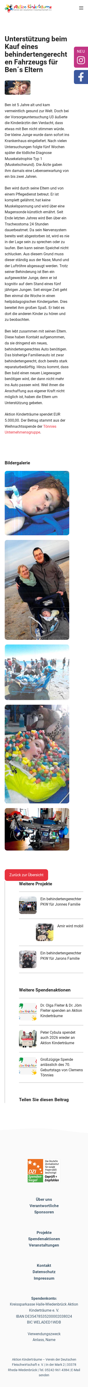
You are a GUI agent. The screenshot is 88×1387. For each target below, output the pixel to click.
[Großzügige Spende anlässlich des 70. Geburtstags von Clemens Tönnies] (28, 1066)
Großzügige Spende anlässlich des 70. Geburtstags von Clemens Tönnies (61, 1067)
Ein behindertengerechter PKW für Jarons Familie (60, 955)
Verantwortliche (44, 1205)
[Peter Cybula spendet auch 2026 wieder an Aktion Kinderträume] (28, 1038)
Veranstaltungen (44, 1245)
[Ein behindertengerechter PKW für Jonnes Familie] (28, 905)
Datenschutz (44, 1271)
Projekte (44, 1232)
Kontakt (44, 1265)
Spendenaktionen (44, 1238)
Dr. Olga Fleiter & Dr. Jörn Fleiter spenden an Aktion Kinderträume (61, 1010)
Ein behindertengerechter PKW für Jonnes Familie (60, 901)
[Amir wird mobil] (45, 932)
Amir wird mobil (70, 926)
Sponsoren (44, 1212)
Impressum (44, 1278)
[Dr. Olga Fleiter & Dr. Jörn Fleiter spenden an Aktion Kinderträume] (28, 1011)
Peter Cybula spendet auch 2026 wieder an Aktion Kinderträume (57, 1037)
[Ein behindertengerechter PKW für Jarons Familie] (28, 959)
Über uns (44, 1199)
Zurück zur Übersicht (26, 875)
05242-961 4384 (57, 1370)
